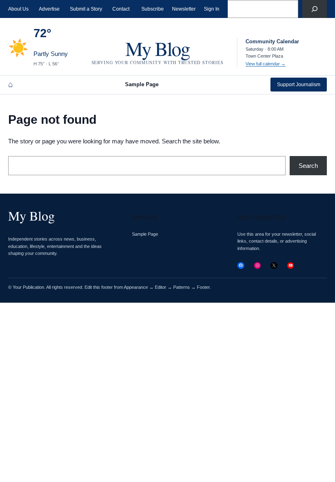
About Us (18, 9)
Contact (121, 9)
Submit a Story (86, 9)
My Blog (157, 48)
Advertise (49, 9)
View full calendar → (266, 63)
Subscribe (152, 9)
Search (308, 165)
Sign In (211, 9)
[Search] (314, 9)
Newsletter (184, 9)
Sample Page (142, 84)
